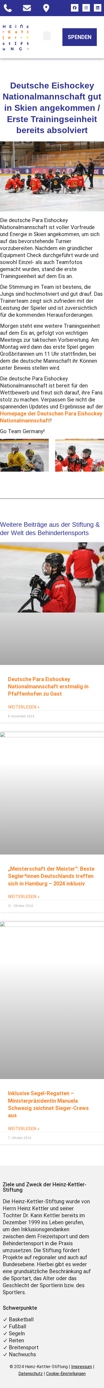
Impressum (81, 1366)
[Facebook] (74, 8)
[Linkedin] (97, 8)
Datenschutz (30, 1373)
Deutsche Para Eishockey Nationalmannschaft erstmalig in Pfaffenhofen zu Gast (48, 686)
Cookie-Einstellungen (66, 1373)
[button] (47, 35)
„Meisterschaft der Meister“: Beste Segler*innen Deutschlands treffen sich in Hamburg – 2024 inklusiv (51, 876)
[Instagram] (86, 8)
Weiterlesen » (23, 707)
